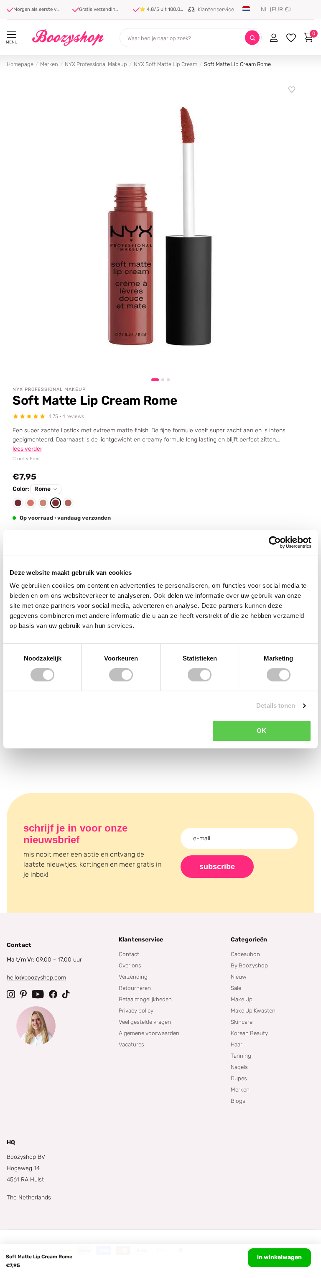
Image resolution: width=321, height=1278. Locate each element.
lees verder (27, 448)
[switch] (121, 674)
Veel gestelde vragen (145, 1021)
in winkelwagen (279, 1257)
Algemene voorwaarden (149, 1033)
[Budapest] (18, 502)
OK (261, 730)
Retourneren (135, 988)
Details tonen (275, 705)
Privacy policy (136, 1010)
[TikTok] (66, 994)
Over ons (130, 965)
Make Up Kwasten (253, 1010)
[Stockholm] (68, 502)
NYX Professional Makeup (96, 64)
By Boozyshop (249, 965)
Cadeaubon (245, 954)
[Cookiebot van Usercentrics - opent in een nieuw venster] (274, 542)
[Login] (273, 37)
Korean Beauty (249, 1033)
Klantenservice (141, 939)
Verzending (133, 976)
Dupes (239, 1078)
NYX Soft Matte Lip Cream (165, 64)
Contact (129, 954)
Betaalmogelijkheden (145, 999)
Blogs (238, 1100)
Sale (236, 988)
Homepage (20, 64)
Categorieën (249, 939)
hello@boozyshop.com (36, 977)
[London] (43, 502)
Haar (236, 1044)
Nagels (239, 1067)
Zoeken (252, 38)
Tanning (241, 1055)
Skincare (241, 1021)
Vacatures (131, 1044)
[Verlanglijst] (292, 90)
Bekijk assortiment (11, 34)
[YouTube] (38, 994)
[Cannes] (30, 502)
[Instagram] (11, 994)
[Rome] (55, 502)
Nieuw (239, 976)
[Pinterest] (23, 994)
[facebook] (53, 994)
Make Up (241, 999)
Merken (49, 64)
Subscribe (217, 866)
